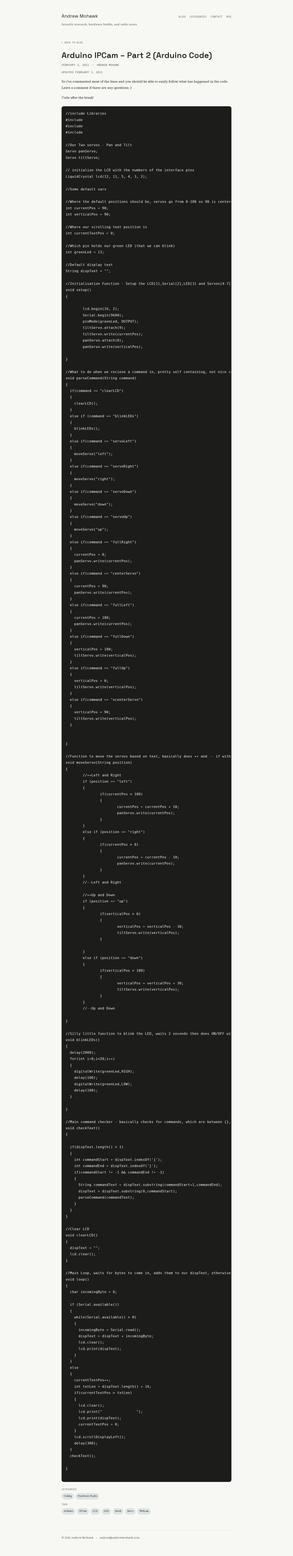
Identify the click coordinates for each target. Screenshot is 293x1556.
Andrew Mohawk (80, 16)
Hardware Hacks (87, 1496)
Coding (68, 1496)
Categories (198, 16)
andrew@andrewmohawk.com (119, 1537)
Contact (216, 16)
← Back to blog (72, 42)
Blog (182, 16)
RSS (228, 16)
